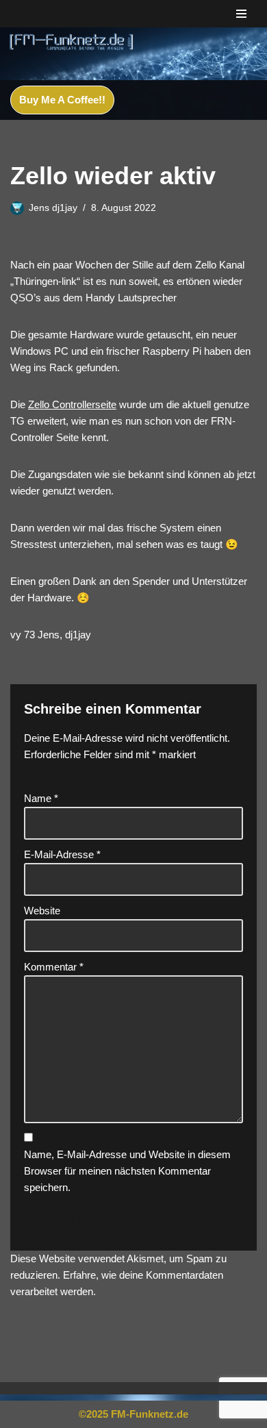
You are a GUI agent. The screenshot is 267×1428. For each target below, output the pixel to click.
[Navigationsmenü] (241, 14)
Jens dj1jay (53, 208)
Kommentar (54, 967)
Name (41, 798)
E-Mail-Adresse (62, 854)
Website (42, 910)
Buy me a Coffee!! (62, 99)
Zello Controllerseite (72, 404)
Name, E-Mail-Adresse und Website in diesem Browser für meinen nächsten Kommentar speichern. (127, 1171)
